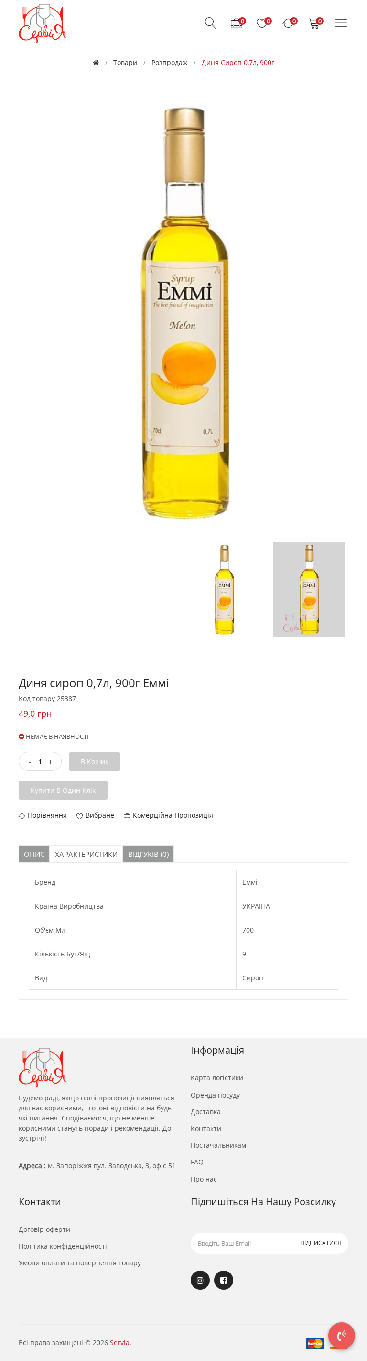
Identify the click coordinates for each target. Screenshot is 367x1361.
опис (34, 854)
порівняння (47, 815)
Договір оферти (44, 1229)
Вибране (100, 815)
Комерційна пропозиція (173, 815)
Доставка (206, 1111)
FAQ (197, 1161)
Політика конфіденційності (63, 1246)
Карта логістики (217, 1077)
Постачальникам (218, 1145)
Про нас (204, 1179)
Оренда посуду (215, 1094)
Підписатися (320, 1243)
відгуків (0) (148, 854)
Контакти (206, 1128)
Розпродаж (169, 62)
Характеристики (86, 854)
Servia (120, 1342)
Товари (125, 62)
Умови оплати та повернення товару (80, 1262)
